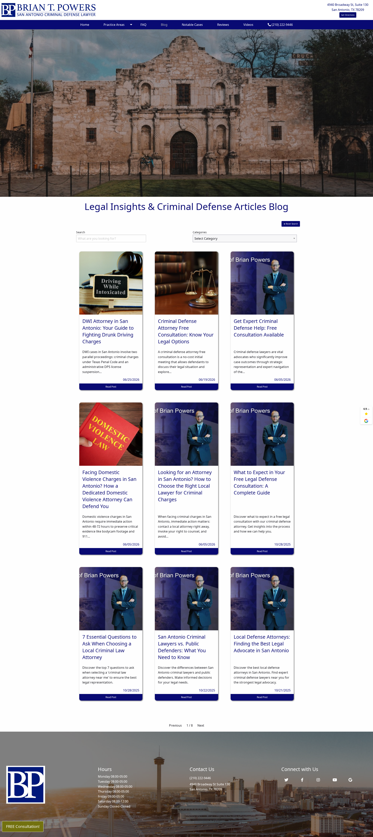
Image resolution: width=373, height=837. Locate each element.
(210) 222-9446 (200, 778)
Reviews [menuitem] (223, 25)
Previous (175, 725)
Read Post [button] (110, 386)
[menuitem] (232, 787)
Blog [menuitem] (164, 25)
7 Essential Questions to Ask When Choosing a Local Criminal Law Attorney (109, 646)
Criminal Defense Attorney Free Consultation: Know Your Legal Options (186, 331)
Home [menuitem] (84, 25)
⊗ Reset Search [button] (291, 223)
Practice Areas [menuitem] (114, 25)
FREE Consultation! (22, 826)
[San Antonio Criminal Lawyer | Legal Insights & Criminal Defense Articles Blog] (48, 10)
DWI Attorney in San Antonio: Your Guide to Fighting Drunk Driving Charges (108, 331)
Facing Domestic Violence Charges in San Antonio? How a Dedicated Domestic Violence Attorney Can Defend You (109, 489)
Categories (200, 232)
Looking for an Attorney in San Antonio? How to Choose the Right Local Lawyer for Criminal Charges (185, 486)
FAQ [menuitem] (143, 25)
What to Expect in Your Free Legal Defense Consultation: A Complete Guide (259, 482)
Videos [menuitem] (248, 25)
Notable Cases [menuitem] (192, 25)
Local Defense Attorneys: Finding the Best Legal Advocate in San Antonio (262, 643)
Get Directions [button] (348, 15)
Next (200, 725)
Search (80, 232)
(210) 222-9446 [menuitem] (282, 25)
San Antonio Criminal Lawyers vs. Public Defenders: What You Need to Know (182, 646)
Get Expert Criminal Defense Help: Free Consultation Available (259, 328)
